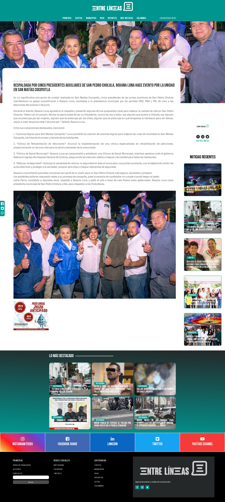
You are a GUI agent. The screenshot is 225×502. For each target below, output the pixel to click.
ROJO (102, 18)
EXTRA (97, 482)
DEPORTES (98, 477)
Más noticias (126, 18)
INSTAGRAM (59, 465)
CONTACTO (17, 473)
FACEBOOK (58, 469)
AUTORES (17, 469)
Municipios (91, 18)
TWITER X (58, 473)
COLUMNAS (141, 18)
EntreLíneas (202, 141)
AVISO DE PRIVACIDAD (22, 465)
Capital (79, 18)
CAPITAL (97, 465)
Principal (67, 18)
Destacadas (192, 223)
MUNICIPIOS (99, 469)
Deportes (112, 18)
